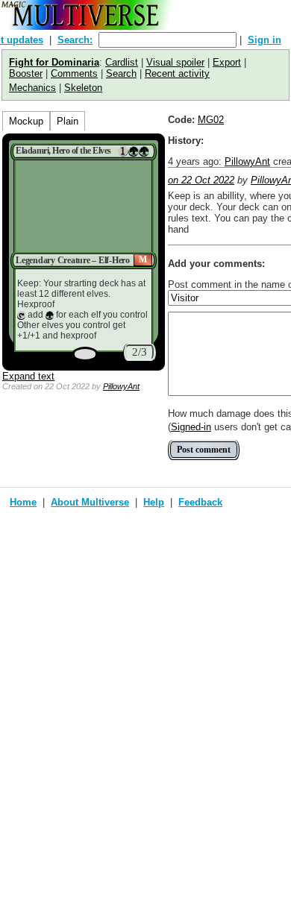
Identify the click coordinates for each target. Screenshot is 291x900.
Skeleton (83, 87)
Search (121, 73)
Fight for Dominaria (54, 62)
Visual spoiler (175, 62)
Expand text (28, 376)
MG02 (211, 119)
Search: (75, 39)
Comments (74, 73)
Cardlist (121, 62)
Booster (26, 73)
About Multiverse (90, 502)
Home (23, 502)
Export (227, 62)
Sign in (264, 39)
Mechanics (32, 87)
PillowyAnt (121, 386)
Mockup (26, 121)
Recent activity (177, 73)
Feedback (200, 502)
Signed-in (191, 426)
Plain (67, 121)
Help (153, 502)
